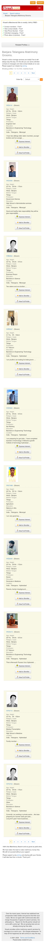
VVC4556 (9, 181)
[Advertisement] (22, 382)
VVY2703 (9, 784)
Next (33, 73)
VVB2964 (9, 256)
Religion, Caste (11, 113)
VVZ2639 (9, 559)
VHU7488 (9, 485)
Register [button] (40, 2)
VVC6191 (9, 105)
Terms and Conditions (27, 938)
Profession (9, 122)
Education (9, 126)
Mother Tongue (11, 117)
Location (9, 130)
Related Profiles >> (22, 45)
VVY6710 (9, 711)
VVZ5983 (9, 408)
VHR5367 (9, 329)
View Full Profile (23, 153)
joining (24, 66)
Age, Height (10, 109)
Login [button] (32, 2)
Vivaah (5, 13)
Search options (15, 13)
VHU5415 (9, 632)
